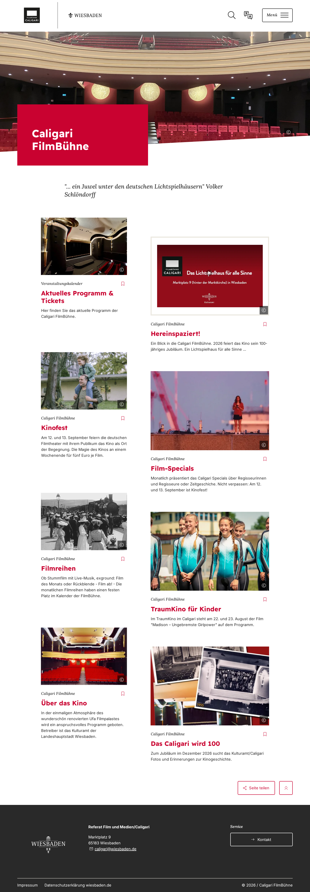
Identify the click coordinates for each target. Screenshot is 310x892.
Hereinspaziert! (175, 334)
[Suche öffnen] (231, 15)
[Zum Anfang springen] (286, 788)
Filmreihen (58, 568)
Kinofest (54, 428)
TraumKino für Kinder (186, 609)
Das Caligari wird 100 (185, 744)
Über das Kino (64, 703)
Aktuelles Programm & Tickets (77, 297)
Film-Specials (172, 468)
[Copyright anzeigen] (288, 131)
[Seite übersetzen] (248, 15)
